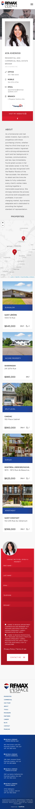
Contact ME (15, 657)
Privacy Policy (9, 649)
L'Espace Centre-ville (16, 99)
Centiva (21, 806)
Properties (7, 696)
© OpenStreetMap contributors (27, 277)
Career (6, 719)
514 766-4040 (11, 792)
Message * (6, 605)
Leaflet (12, 277)
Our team (7, 703)
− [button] (2, 225)
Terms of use (21, 649)
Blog (5, 722)
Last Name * (7, 575)
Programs (7, 712)
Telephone (7, 595)
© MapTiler (17, 277)
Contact (7, 726)
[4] (14, 254)
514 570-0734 (13, 82)
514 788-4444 (13, 75)
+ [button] (2, 222)
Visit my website (17, 114)
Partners (7, 716)
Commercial (8, 699)
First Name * (7, 565)
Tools (6, 709)
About (6, 706)
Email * (5, 585)
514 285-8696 (11, 763)
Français (7, 729)
